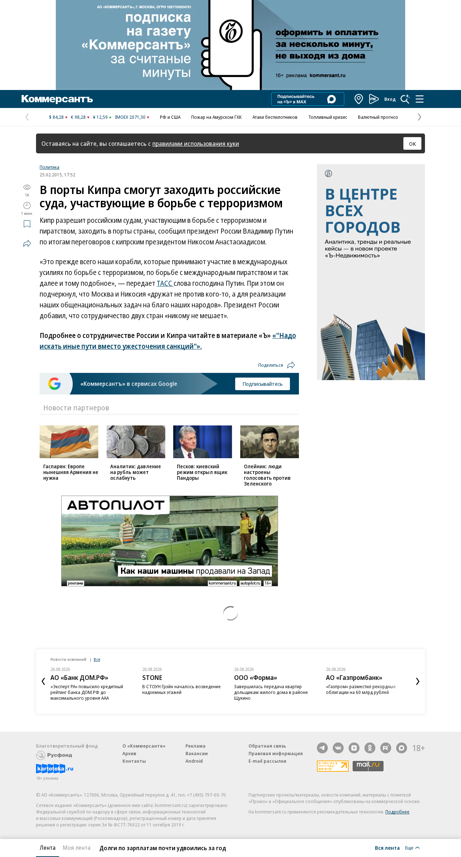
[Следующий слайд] (418, 681)
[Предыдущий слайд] (43, 681)
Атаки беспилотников (274, 117)
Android (194, 761)
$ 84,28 (56, 117)
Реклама (195, 746)
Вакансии (196, 753)
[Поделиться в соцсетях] (27, 243)
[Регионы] (359, 99)
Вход (390, 99)
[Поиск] (405, 99)
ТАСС (165, 283)
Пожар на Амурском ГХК (216, 117)
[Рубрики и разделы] (419, 99)
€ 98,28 (78, 117)
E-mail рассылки (267, 761)
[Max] (401, 748)
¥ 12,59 (100, 117)
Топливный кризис (327, 117)
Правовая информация (276, 753)
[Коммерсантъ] (57, 99)
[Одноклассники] (369, 748)
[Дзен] (354, 748)
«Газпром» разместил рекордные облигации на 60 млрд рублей (361, 689)
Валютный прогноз (378, 117)
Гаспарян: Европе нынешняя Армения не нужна (70, 472)
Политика (49, 167)
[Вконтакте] (338, 748)
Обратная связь (267, 746)
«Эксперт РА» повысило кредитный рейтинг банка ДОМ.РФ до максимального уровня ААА (86, 692)
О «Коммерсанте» (144, 746)
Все (97, 659)
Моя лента (76, 848)
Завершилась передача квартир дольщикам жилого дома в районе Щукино (271, 692)
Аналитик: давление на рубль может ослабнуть (135, 472)
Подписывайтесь (262, 383)
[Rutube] (385, 748)
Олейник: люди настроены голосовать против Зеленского (267, 475)
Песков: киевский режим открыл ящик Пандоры (202, 472)
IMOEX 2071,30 (130, 117)
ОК (412, 143)
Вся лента (387, 847)
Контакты (134, 761)
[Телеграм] (322, 748)
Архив (129, 753)
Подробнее (397, 811)
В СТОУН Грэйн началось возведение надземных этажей (181, 689)
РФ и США (170, 117)
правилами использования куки (195, 143)
